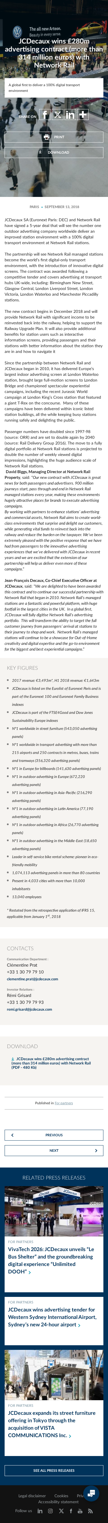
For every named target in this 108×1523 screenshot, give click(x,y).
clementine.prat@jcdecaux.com (32, 979)
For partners (64, 1103)
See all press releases (54, 1470)
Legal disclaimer (32, 1496)
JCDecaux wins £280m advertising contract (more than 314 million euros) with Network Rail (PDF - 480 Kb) (51, 1063)
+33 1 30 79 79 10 (25, 972)
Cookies (61, 1496)
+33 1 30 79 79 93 (25, 1002)
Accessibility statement (58, 1502)
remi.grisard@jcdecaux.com (29, 1010)
